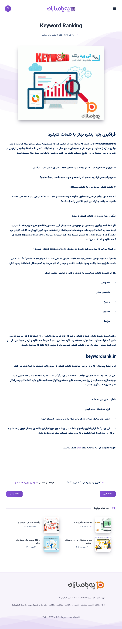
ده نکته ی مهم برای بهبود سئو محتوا (28, 541)
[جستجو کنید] (8, 8)
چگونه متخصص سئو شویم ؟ (28, 522)
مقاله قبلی (107, 493)
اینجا (79, 448)
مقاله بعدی (14, 493)
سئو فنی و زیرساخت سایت (25, 482)
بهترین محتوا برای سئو (83, 522)
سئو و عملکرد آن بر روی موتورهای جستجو (78, 541)
